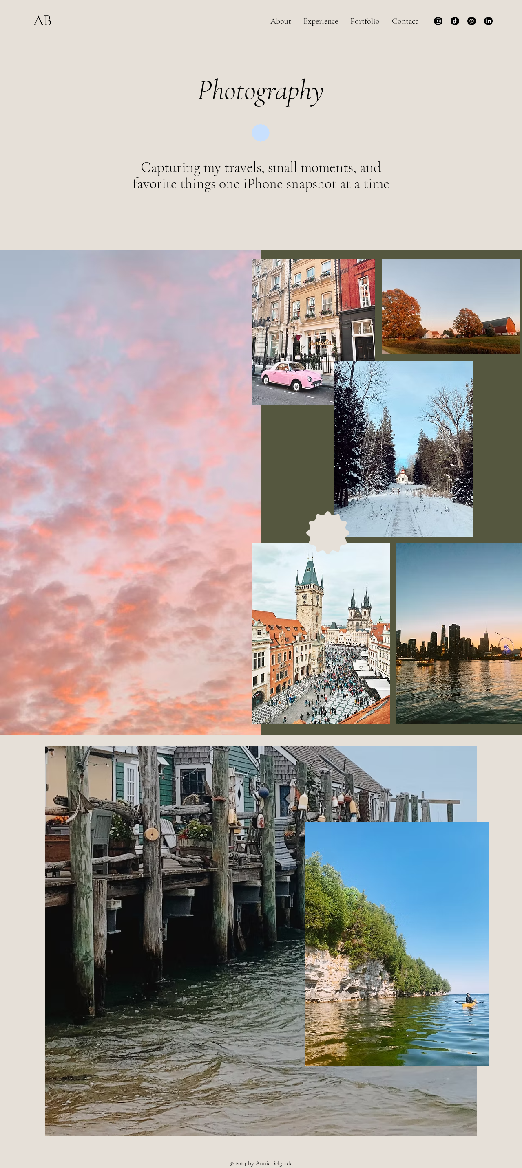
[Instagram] (438, 21)
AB (42, 20)
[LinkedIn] (488, 21)
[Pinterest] (471, 21)
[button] (365, 21)
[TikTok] (455, 21)
